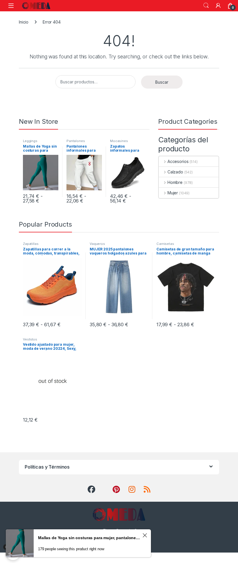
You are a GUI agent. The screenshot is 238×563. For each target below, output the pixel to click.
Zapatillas (31, 244)
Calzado (175, 171)
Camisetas (165, 244)
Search (206, 5)
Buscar (161, 82)
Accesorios (177, 161)
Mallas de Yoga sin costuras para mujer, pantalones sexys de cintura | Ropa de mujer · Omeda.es (89, 537)
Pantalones (75, 141)
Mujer (172, 192)
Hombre (175, 182)
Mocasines (119, 141)
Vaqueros (97, 244)
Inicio (23, 21)
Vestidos (30, 339)
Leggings (30, 141)
